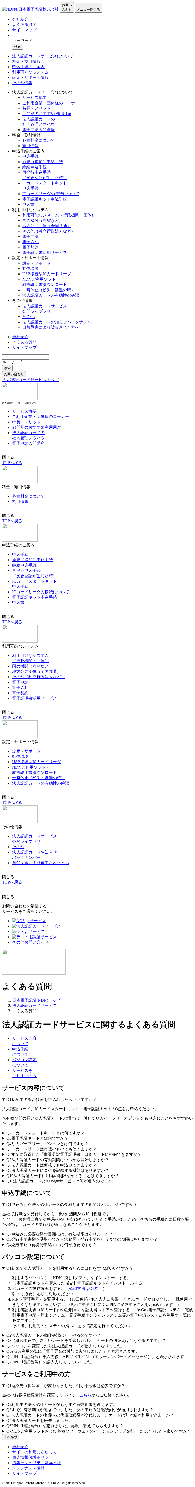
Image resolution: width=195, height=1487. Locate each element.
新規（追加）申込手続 (42, 162)
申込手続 (30, 156)
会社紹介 (20, 19)
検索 (17, 46)
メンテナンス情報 (28, 1468)
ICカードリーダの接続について (50, 194)
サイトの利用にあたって (34, 1452)
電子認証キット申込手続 (44, 199)
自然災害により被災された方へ (50, 327)
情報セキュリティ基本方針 (36, 1463)
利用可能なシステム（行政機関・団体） (58, 215)
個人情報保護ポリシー (32, 1457)
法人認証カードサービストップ (30, 380)
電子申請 (30, 236)
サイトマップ (24, 30)
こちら (85, 1395)
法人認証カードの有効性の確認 (50, 295)
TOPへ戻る (12, 462)
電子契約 (30, 247)
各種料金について (38, 140)
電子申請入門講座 (38, 129)
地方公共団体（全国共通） (46, 226)
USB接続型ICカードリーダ (46, 274)
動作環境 (30, 268)
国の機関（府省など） (42, 220)
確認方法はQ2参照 (86, 1288)
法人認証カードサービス (34, 1005)
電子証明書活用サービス (44, 252)
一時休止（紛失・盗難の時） (48, 290)
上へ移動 (10, 1437)
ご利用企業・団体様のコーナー (50, 103)
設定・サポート (36, 263)
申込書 (28, 204)
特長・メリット (36, 108)
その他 (28, 316)
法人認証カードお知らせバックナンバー (58, 322)
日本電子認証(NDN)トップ (36, 1000)
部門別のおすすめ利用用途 (46, 113)
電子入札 (30, 242)
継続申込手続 (34, 167)
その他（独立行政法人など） (48, 231)
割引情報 (30, 145)
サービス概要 (34, 97)
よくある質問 (24, 24)
